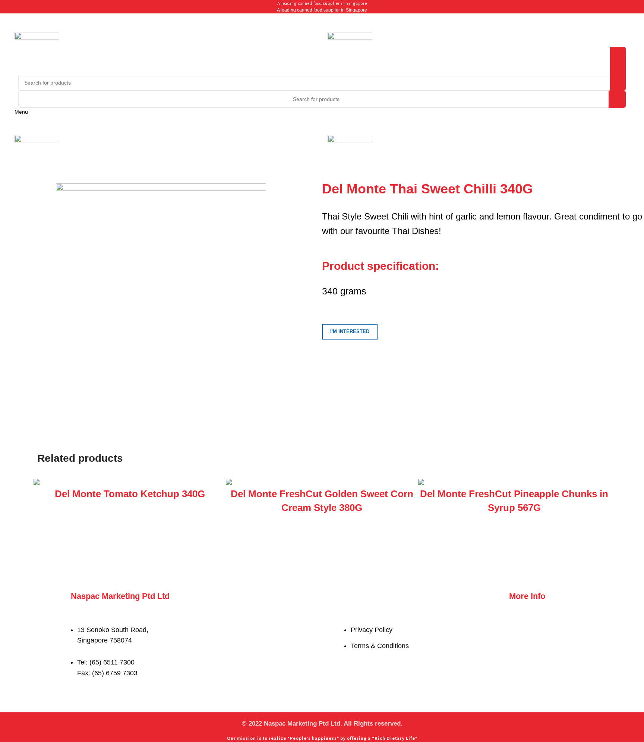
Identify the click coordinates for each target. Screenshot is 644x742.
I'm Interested (349, 331)
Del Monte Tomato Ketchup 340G (130, 493)
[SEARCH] (617, 99)
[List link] (202, 640)
